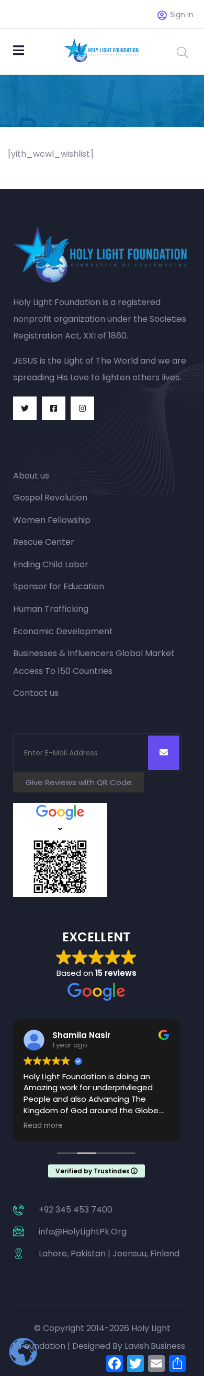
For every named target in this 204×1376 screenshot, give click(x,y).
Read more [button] (43, 1125)
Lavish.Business (154, 1346)
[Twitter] (25, 408)
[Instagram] (82, 408)
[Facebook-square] (53, 408)
